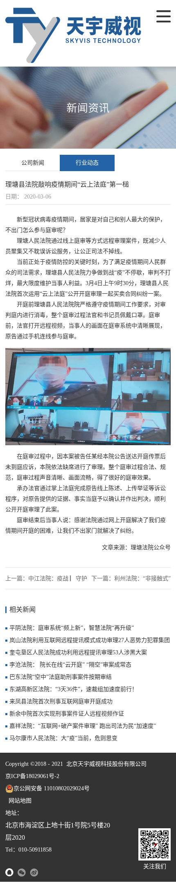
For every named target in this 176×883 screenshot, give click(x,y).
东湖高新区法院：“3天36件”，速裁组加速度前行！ (73, 689)
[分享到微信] (22, 872)
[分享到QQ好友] (9, 872)
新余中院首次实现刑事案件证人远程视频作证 (66, 714)
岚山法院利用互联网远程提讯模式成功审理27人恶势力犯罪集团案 (89, 642)
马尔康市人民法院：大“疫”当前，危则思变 (63, 738)
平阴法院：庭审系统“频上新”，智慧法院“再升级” (71, 628)
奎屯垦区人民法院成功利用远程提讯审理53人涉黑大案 (78, 652)
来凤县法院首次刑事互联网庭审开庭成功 (61, 701)
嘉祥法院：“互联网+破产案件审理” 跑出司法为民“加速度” (82, 726)
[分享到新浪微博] (34, 872)
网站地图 (18, 801)
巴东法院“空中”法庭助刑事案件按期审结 (60, 677)
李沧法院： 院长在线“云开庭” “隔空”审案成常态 (70, 665)
